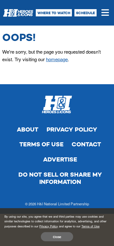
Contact (86, 144)
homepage (57, 59)
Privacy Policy (72, 129)
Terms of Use (41, 144)
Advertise (60, 159)
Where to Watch (53, 13)
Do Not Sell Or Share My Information (60, 178)
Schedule (85, 13)
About (27, 129)
